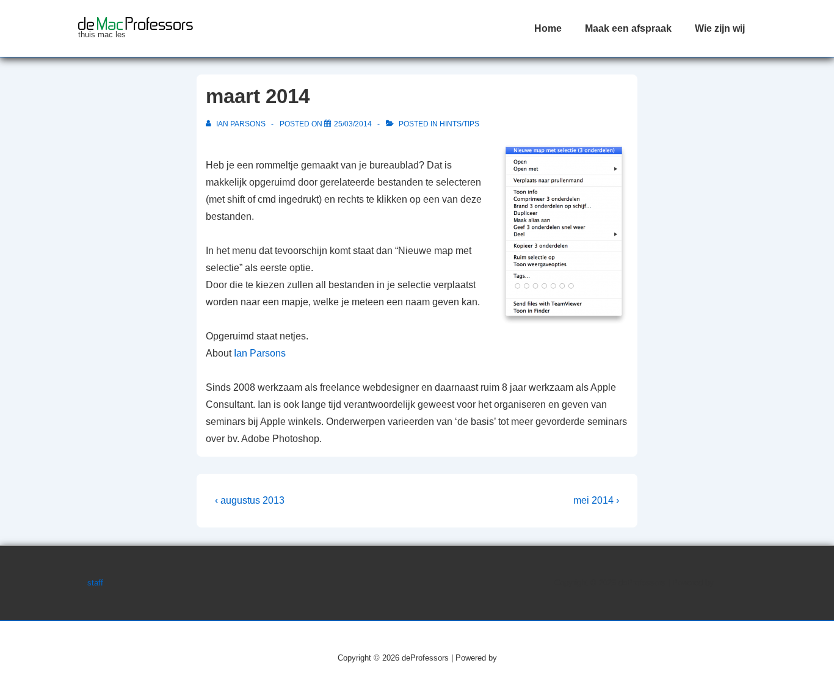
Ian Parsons (260, 353)
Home (548, 28)
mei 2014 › (596, 500)
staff (95, 582)
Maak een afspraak (628, 28)
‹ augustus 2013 (250, 500)
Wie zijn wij (720, 28)
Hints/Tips (459, 124)
